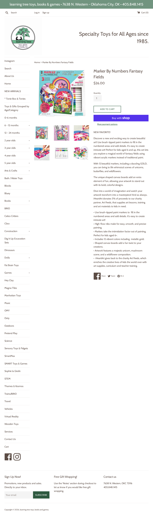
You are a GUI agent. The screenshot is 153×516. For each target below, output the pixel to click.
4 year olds (10, 155)
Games (17, 272)
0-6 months (10, 117)
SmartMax (9, 356)
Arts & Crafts (17, 170)
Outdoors (9, 325)
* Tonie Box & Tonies (15, 98)
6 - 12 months (17, 125)
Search (7, 68)
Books (17, 200)
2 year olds (17, 140)
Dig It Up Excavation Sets (14, 240)
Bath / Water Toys (13, 178)
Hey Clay (9, 280)
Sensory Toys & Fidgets (16, 348)
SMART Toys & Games (15, 363)
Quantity (97, 93)
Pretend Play (10, 333)
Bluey (7, 193)
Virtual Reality (11, 416)
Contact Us (10, 439)
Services (8, 431)
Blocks (7, 185)
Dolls (17, 257)
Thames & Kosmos (13, 386)
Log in (37, 12)
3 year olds (17, 147)
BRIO (7, 208)
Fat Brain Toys (11, 265)
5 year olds (17, 163)
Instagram (9, 60)
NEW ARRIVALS (12, 91)
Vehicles (8, 408)
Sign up (45, 12)
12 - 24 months (12, 132)
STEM (7, 378)
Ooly (6, 318)
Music (7, 303)
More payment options (107, 124)
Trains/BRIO (10, 393)
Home (7, 83)
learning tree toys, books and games (34, 510)
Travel (7, 401)
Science (8, 340)
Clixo (7, 223)
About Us (9, 76)
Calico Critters (11, 216)
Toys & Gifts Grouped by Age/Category (16, 108)
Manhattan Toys (12, 295)
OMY (7, 310)
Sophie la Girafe (12, 371)
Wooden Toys (11, 424)
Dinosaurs (9, 250)
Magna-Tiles (10, 288)
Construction (17, 231)
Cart (6, 446)
